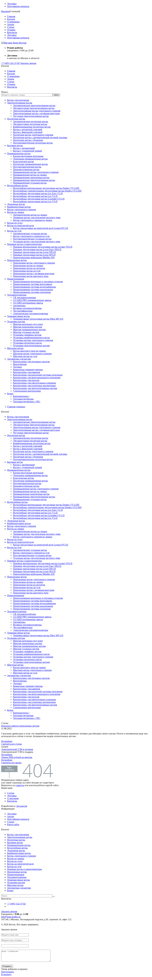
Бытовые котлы (15, 145)
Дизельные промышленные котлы (30, 159)
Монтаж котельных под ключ (28, 324)
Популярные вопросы (18, 6)
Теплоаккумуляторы (23, 399)
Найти (56, 95)
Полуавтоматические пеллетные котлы (33, 143)
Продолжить (7, 971)
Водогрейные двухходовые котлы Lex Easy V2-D (38, 193)
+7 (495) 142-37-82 (10, 63)
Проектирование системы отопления (32, 292)
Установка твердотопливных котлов (31, 345)
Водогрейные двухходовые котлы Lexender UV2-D (39, 199)
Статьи (10, 27)
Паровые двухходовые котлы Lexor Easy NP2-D (37, 249)
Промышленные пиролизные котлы (31, 177)
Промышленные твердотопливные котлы (34, 180)
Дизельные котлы (16, 204)
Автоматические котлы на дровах (30, 215)
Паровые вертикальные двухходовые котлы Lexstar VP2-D (42, 247)
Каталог (11, 19)
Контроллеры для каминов (26, 372)
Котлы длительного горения (21, 209)
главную (19, 785)
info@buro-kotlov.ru (10, 916)
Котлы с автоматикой (24, 148)
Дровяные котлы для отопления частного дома (36, 217)
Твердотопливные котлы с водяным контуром (36, 113)
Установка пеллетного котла (27, 343)
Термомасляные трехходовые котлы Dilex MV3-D (38, 319)
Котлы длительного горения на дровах (32, 220)
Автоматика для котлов (19, 359)
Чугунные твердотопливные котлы (31, 116)
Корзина (5, 11)
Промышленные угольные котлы (30, 183)
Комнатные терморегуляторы (28, 369)
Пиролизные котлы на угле (27, 271)
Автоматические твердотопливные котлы (34, 105)
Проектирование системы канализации (33, 289)
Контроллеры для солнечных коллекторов (34, 385)
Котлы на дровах (15, 212)
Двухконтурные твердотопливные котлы (33, 108)
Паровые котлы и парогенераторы (24, 244)
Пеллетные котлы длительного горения (33, 135)
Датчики (17, 367)
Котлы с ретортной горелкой (27, 129)
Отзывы (11, 29)
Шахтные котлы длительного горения (32, 353)
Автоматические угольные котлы (30, 233)
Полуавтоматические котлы (27, 167)
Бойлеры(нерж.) (21, 396)
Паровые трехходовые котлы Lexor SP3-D (34, 255)
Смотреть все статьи (11, 744)
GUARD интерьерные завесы (28, 303)
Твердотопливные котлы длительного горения (36, 111)
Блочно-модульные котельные (28, 156)
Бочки (10, 393)
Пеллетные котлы (16, 119)
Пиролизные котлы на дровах (28, 265)
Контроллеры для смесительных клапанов (34, 383)
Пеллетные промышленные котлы (30, 164)
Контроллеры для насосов (26, 380)
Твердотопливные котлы (19, 103)
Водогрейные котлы (17, 185)
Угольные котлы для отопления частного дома (36, 241)
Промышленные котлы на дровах (30, 175)
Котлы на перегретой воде (20, 225)
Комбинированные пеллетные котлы (31, 127)
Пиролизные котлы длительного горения (34, 263)
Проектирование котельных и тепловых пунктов (38, 281)
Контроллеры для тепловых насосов (31, 361)
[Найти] (53, 896)
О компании (13, 21)
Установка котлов (16, 321)
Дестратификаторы (23, 311)
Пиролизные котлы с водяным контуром (33, 273)
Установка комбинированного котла (31, 337)
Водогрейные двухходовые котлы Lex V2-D (35, 196)
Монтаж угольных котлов (26, 332)
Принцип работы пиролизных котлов (20, 726)
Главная (11, 16)
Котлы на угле (14, 231)
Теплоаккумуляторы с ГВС (26, 401)
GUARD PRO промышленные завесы (32, 300)
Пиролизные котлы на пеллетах (29, 268)
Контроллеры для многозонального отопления (36, 377)
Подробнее (6, 741)
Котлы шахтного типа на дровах (29, 351)
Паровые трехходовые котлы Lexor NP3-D (34, 252)
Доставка (11, 3)
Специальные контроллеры (27, 391)
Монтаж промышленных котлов (29, 329)
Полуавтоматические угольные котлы (32, 239)
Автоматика (19, 305)
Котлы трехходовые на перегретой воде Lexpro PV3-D (40, 228)
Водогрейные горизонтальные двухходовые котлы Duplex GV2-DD (47, 191)
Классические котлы (23, 161)
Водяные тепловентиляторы (27, 308)
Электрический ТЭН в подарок (17, 749)
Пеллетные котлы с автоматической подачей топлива (40, 137)
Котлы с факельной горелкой (27, 132)
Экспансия (21, 806)
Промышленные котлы (18, 153)
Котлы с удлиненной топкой (27, 151)
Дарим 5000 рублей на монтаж (16, 757)
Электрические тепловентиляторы (30, 313)
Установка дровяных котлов (27, 335)
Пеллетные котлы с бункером (28, 140)
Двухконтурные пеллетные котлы (30, 124)
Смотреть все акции (11, 762)
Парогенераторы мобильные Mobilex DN (34, 257)
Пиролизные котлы (17, 260)
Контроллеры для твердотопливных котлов (35, 388)
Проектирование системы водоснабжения (34, 287)
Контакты (12, 32)
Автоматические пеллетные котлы (30, 121)
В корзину (6, 974)
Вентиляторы (20, 364)
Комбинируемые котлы (19, 207)
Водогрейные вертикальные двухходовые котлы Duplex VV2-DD (46, 188)
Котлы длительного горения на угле (31, 236)
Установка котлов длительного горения (33, 340)
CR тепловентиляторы (24, 297)
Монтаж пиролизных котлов (27, 327)
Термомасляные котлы (18, 316)
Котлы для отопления (18, 100)
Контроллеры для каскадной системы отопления (37, 375)
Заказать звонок (28, 63)
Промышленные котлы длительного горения (35, 172)
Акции (10, 24)
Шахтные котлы (15, 348)
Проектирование (15, 279)
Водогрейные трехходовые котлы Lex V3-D (35, 201)
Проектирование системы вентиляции (32, 284)
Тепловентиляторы (16, 295)
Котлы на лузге (15, 223)
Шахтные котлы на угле (25, 356)
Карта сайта (13, 824)
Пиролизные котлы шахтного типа (30, 276)
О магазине (13, 798)
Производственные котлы (26, 169)
